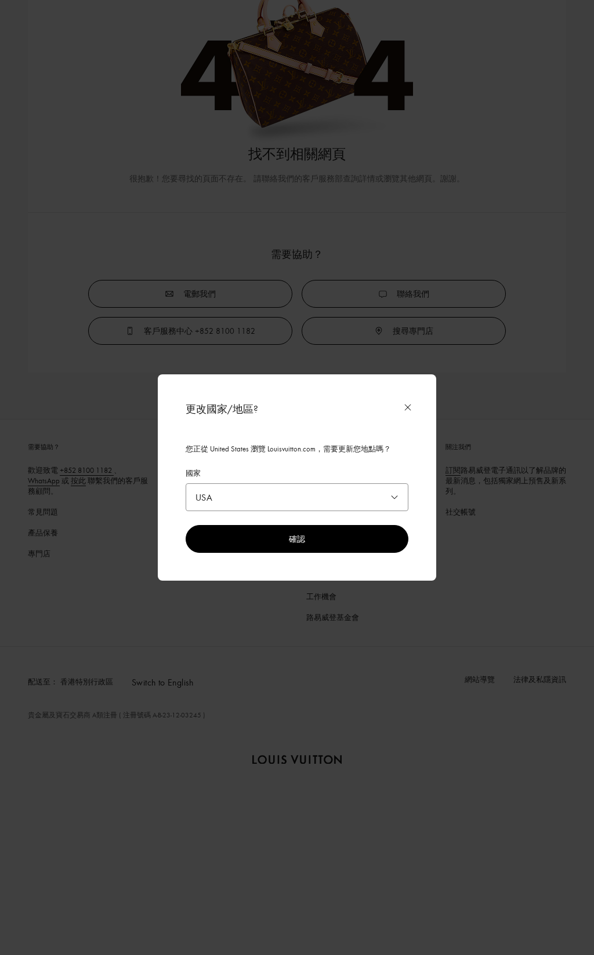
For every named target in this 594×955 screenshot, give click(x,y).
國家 (193, 473)
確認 (297, 538)
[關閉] (408, 407)
